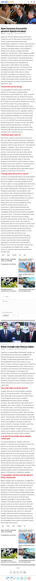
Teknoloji (14, 255)
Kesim (8, 526)
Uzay (25, 255)
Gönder (6, 315)
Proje (13, 526)
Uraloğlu (19, 526)
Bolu (3, 526)
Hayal (8, 255)
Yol (24, 526)
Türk (20, 255)
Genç (3, 255)
